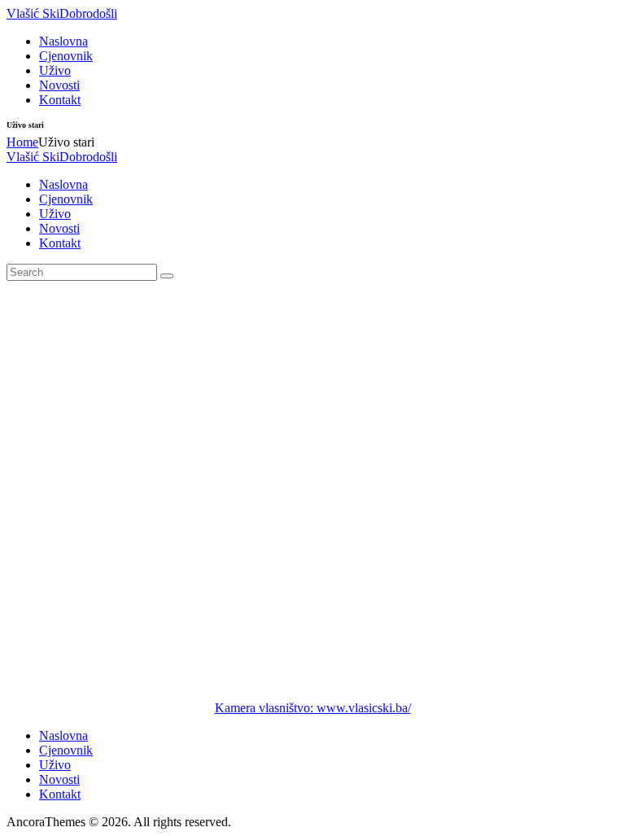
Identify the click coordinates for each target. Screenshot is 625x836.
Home (22, 142)
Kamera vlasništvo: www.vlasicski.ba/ (313, 708)
